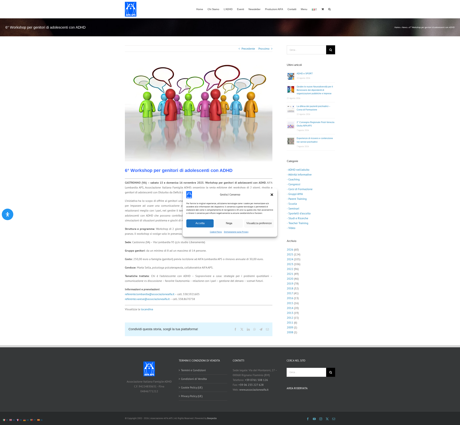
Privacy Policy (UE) (192, 396)
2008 (290, 332)
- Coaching (293, 179)
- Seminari (293, 208)
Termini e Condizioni (193, 370)
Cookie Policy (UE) (192, 387)
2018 (290, 288)
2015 (290, 303)
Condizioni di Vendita (194, 379)
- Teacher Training (297, 223)
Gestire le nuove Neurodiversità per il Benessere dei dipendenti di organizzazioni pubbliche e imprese (315, 90)
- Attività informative (299, 174)
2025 (290, 254)
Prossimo (264, 48)
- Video (291, 228)
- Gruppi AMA (295, 194)
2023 (290, 264)
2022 (290, 269)
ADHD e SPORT (305, 73)
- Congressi (293, 184)
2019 (290, 283)
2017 (290, 293)
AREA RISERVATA (297, 388)
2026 (290, 249)
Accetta (200, 223)
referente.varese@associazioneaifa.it (147, 299)
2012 (290, 317)
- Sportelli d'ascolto (299, 213)
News (404, 27)
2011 (290, 322)
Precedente (248, 48)
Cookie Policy (216, 231)
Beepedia (212, 418)
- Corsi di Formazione (299, 189)
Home (397, 27)
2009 (290, 327)
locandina (147, 309)
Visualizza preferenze (259, 223)
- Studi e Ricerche (297, 218)
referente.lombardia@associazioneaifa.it (149, 294)
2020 (290, 278)
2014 (290, 308)
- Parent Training (297, 199)
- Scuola (292, 203)
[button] (272, 194)
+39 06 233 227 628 (251, 385)
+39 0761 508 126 (256, 380)
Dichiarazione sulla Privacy (236, 231)
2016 (290, 298)
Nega (229, 223)
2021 (290, 274)
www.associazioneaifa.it (253, 389)
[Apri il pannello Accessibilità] (7, 214)
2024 (290, 259)
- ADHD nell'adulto (298, 169)
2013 (290, 313)
